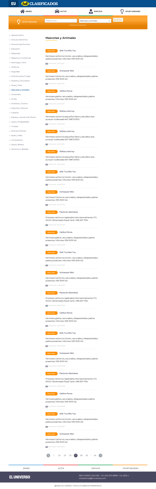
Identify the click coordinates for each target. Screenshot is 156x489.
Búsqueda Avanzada (77, 25)
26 (70, 455)
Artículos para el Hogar (20, 76)
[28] (100, 455)
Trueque (14, 126)
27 (76, 455)
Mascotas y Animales (20, 90)
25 (65, 455)
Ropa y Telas (16, 85)
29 (87, 455)
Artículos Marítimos (19, 40)
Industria (15, 113)
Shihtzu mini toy (66, 111)
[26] (48, 455)
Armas (14, 99)
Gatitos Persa (65, 91)
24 (59, 455)
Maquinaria (15, 53)
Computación (17, 140)
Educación (15, 49)
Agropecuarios (17, 35)
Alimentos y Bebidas (19, 149)
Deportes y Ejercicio (19, 108)
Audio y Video (16, 135)
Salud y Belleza (17, 145)
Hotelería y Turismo (19, 104)
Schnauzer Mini (66, 71)
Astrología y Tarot (18, 63)
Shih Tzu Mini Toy (67, 51)
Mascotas (51, 51)
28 (81, 455)
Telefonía (15, 67)
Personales (16, 94)
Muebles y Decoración (20, 81)
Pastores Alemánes (68, 212)
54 (95, 455)
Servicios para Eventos (20, 44)
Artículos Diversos (18, 131)
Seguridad (15, 72)
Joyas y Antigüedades (20, 122)
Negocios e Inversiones (21, 58)
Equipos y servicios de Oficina (23, 117)
